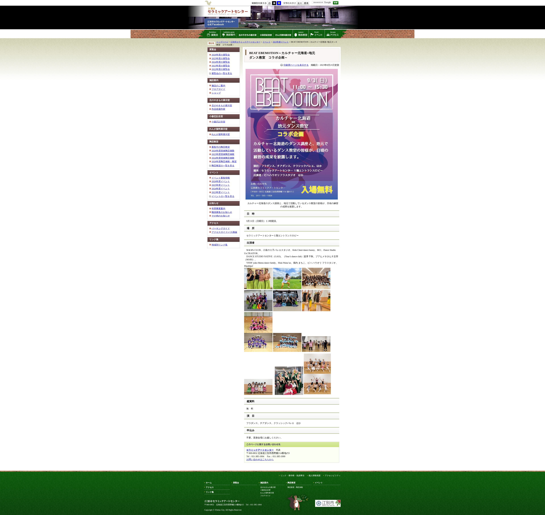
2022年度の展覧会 (221, 69)
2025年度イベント (221, 185)
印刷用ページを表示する (296, 65)
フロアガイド (218, 89)
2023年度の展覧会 (221, 66)
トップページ (222, 42)
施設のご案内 (218, 85)
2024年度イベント (221, 188)
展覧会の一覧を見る (222, 73)
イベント (317, 34)
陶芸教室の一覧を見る (223, 165)
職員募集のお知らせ (222, 212)
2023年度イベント (281, 42)
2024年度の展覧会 (221, 62)
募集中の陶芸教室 (221, 147)
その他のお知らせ (221, 216)
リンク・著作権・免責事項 (292, 475)
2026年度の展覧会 (221, 55)
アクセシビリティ (333, 475)
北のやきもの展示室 (247, 34)
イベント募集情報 (221, 178)
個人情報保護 (314, 475)
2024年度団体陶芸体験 (223, 158)
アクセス (333, 34)
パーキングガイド (221, 228)
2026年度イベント (221, 181)
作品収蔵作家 (218, 109)
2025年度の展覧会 (221, 58)
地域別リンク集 (220, 245)
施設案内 (228, 34)
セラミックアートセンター (260, 450)
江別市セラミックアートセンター (227, 11)
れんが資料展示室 (283, 34)
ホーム (209, 482)
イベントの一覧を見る (223, 196)
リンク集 (210, 492)
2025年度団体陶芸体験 (223, 154)
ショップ (216, 93)
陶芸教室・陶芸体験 (295, 487)
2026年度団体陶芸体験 (223, 150)
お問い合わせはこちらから (260, 459)
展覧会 (212, 34)
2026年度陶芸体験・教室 (224, 161)
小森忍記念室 (265, 34)
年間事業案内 (218, 208)
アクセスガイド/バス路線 (224, 232)
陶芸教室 (301, 34)
